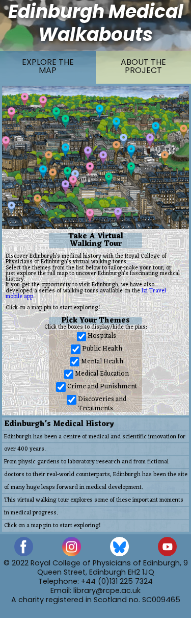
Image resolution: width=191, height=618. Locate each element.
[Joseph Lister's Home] (6, 143)
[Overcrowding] (53, 175)
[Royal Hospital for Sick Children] (118, 214)
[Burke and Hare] (131, 152)
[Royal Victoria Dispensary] (88, 153)
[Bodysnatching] (155, 129)
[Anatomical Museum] (109, 179)
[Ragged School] (48, 158)
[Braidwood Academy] (165, 158)
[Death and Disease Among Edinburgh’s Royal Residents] (183, 131)
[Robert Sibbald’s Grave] (67, 174)
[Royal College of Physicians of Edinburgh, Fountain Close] (116, 148)
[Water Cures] (25, 100)
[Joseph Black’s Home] (90, 216)
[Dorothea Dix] (11, 208)
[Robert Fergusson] (123, 140)
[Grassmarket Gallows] (43, 172)
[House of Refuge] (150, 140)
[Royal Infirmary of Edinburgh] (65, 187)
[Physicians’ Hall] (65, 122)
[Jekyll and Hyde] (116, 124)
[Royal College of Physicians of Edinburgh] (56, 114)
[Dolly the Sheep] (90, 169)
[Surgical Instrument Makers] (73, 182)
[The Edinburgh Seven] (131, 169)
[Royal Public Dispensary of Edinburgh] (103, 158)
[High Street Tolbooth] (65, 150)
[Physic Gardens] (43, 103)
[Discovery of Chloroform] (11, 114)
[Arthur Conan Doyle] (99, 111)
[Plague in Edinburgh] (37, 201)
